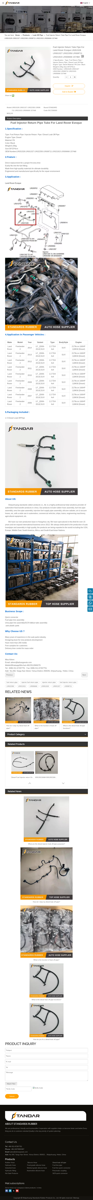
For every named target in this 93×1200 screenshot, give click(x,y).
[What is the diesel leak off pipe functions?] (75, 710)
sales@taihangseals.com (19, 1152)
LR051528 (45, 686)
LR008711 (68, 686)
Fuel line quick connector (61, 1168)
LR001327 (56, 686)
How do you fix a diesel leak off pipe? (46, 1039)
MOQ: (9, 113)
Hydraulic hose (10, 1165)
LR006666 (33, 686)
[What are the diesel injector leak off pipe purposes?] (46, 819)
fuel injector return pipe (68, 682)
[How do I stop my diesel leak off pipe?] (18, 710)
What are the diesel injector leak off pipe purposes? (46, 844)
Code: (46, 110)
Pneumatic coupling (59, 1170)
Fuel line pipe (57, 1165)
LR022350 (10, 686)
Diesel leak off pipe (59, 1162)
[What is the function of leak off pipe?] (46, 710)
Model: (9, 107)
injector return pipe (49, 682)
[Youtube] (17, 1190)
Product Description (14, 118)
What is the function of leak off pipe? (45, 727)
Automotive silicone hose (31, 1170)
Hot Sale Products (11, 1173)
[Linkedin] (10, 1190)
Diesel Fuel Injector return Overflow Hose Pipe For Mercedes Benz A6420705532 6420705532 (22, 777)
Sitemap (76, 1198)
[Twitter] (13, 1190)
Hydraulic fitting (10, 1170)
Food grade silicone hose (36, 1165)
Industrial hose (10, 1168)
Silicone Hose (27, 1162)
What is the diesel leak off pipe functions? (74, 727)
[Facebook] (6, 1190)
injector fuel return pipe (30, 682)
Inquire (67, 86)
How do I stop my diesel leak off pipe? (17, 727)
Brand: (46, 107)
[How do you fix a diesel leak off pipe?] (46, 1020)
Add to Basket (67, 92)
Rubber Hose (10, 1162)
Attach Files (11, 1084)
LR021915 (22, 686)
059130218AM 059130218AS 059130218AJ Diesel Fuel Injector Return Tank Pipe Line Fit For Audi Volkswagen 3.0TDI (46, 777)
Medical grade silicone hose (37, 1168)
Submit (11, 1096)
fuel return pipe (12, 682)
